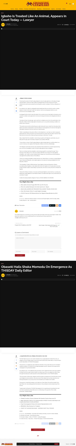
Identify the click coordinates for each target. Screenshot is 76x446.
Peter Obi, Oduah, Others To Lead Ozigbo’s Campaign (33, 191)
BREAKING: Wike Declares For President (30, 406)
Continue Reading (38, 429)
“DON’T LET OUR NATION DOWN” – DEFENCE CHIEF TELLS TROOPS (37, 408)
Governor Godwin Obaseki (52, 413)
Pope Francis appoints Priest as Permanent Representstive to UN (36, 404)
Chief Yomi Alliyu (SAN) (54, 198)
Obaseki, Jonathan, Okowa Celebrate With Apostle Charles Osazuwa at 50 (38, 398)
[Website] (58, 211)
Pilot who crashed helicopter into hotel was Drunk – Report (35, 186)
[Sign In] (2, 4)
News (2, 263)
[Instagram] (60, 211)
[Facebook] (4, 3)
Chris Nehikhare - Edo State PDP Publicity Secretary (36, 413)
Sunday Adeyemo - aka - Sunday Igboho (27, 200)
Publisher (22, 211)
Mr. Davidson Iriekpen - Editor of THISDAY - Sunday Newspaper (32, 417)
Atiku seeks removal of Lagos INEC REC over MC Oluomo (34, 184)
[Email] (66, 25)
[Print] (68, 25)
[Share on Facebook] (62, 25)
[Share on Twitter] (64, 25)
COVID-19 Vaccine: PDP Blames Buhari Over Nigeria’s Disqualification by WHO (39, 193)
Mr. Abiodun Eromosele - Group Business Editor (29, 415)
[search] (67, 3)
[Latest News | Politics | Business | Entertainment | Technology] (38, 4)
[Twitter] (5, 3)
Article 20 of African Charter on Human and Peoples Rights (37, 198)
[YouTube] (7, 3)
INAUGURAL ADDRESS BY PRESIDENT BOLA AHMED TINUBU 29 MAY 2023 (39, 189)
